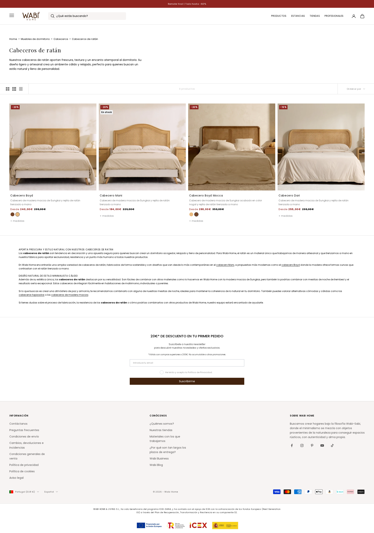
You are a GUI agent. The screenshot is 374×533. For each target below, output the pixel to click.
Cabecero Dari (289, 195)
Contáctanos (18, 424)
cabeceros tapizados (31, 294)
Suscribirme (187, 381)
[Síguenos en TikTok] (332, 445)
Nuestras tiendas (161, 430)
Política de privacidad (24, 465)
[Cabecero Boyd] (17, 214)
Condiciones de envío (24, 436)
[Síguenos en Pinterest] (312, 445)
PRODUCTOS (278, 16)
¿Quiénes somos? (162, 424)
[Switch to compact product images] (21, 89)
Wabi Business (159, 458)
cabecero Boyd (290, 264)
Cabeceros (61, 39)
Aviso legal (16, 478)
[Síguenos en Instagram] (302, 445)
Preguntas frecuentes (24, 430)
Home (13, 39)
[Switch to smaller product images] (14, 89)
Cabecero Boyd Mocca (206, 195)
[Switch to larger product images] (7, 89)
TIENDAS (315, 16)
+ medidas (17, 221)
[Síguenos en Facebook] (292, 445)
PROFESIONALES (334, 16)
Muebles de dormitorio (35, 39)
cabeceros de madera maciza (69, 294)
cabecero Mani (225, 264)
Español (49, 491)
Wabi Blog (156, 465)
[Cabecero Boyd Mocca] (12, 214)
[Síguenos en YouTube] (322, 445)
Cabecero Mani (111, 195)
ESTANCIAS (298, 16)
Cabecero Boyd (21, 195)
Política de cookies (22, 471)
